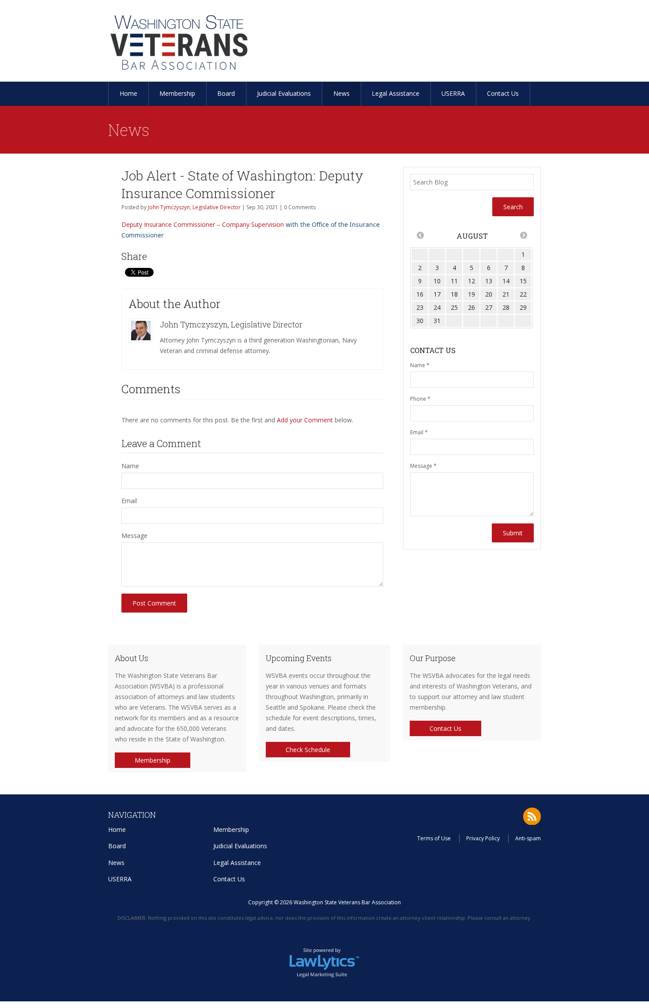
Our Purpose (433, 658)
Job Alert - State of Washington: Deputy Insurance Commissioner (242, 184)
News (341, 93)
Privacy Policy (483, 838)
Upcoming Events (299, 658)
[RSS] (532, 816)
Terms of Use (434, 838)
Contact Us (503, 93)
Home (128, 93)
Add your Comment (305, 420)
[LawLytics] (324, 962)
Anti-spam (528, 838)
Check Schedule (308, 749)
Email (129, 500)
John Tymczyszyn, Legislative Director (194, 207)
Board (226, 93)
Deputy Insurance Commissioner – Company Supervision (202, 224)
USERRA (453, 93)
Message (134, 535)
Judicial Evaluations (284, 93)
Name (130, 466)
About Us (131, 658)
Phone (420, 398)
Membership (177, 93)
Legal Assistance (395, 93)
